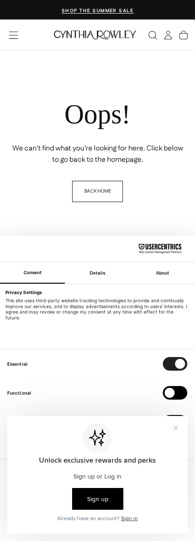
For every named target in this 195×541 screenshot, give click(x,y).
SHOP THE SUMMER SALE (98, 10)
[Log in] (168, 35)
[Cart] (183, 35)
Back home (97, 191)
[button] (13, 35)
